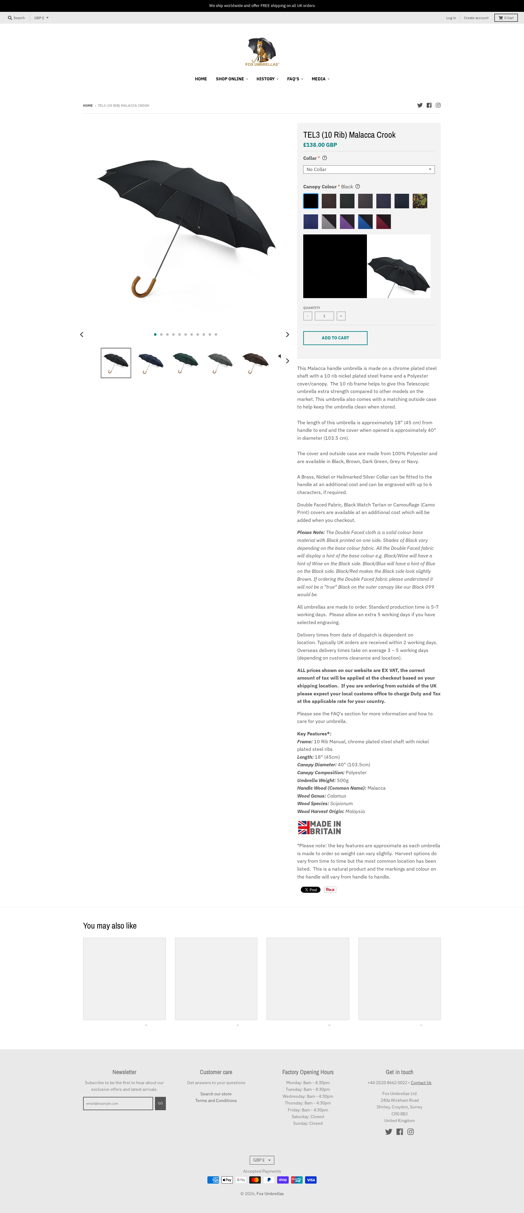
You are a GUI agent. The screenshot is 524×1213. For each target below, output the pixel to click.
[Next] (287, 334)
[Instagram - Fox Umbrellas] (438, 105)
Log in (451, 17)
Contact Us (421, 1082)
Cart (509, 17)
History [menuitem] (266, 79)
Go (160, 1103)
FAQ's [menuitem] (293, 79)
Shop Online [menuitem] (230, 79)
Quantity (311, 308)
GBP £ (39, 17)
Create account (476, 17)
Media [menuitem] (319, 79)
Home (88, 105)
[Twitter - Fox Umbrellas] (420, 105)
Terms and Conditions (216, 1100)
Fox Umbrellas (270, 1193)
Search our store (216, 1094)
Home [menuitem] (201, 79)
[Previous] (82, 334)
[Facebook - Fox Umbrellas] (429, 105)
